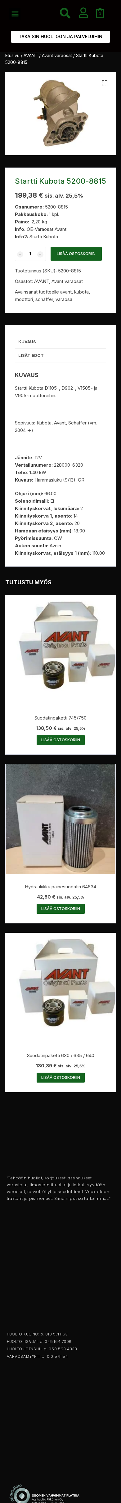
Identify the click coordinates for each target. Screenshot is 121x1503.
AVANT (31, 55)
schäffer (44, 299)
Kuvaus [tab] (27, 341)
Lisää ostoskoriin (76, 253)
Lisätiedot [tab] (31, 355)
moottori (24, 299)
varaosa (64, 299)
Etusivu (12, 55)
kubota (81, 292)
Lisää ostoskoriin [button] (60, 740)
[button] (15, 14)
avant (66, 292)
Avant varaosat (57, 55)
